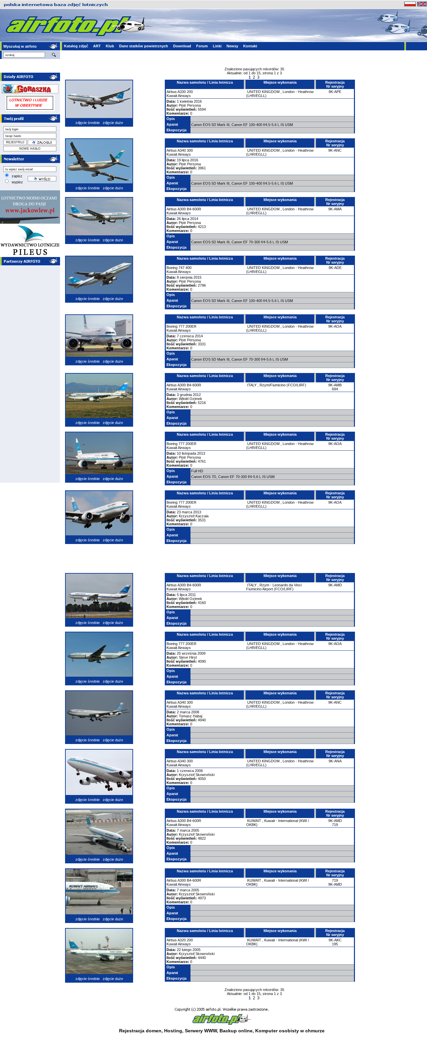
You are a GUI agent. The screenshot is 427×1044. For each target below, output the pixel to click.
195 (335, 944)
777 (181, 326)
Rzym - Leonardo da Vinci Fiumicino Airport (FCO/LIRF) (274, 587)
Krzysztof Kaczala (193, 516)
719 (335, 825)
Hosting (173, 1030)
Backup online (236, 1030)
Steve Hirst (188, 657)
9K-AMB (335, 385)
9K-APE (335, 92)
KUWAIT (254, 821)
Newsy (232, 46)
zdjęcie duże (113, 123)
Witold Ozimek (190, 399)
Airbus (171, 92)
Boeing (171, 268)
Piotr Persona (190, 105)
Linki (217, 46)
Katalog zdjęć (76, 46)
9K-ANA (335, 761)
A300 (181, 209)
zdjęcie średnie (87, 123)
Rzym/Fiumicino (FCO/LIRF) (283, 385)
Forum (202, 46)
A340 (181, 150)
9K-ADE (335, 268)
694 (335, 389)
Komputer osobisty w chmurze (290, 1030)
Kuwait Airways (178, 96)
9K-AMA (335, 209)
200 (190, 92)
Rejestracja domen (140, 1030)
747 (181, 268)
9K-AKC (335, 940)
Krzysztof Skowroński (197, 775)
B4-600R (194, 209)
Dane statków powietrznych (143, 46)
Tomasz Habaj (190, 716)
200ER (190, 326)
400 (188, 268)
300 (190, 150)
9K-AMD (335, 585)
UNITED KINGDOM (263, 92)
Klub (110, 46)
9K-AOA (335, 326)
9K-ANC (335, 150)
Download (182, 46)
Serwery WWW (201, 1030)
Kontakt (250, 46)
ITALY (252, 385)
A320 (181, 940)
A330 (181, 92)
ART (97, 46)
